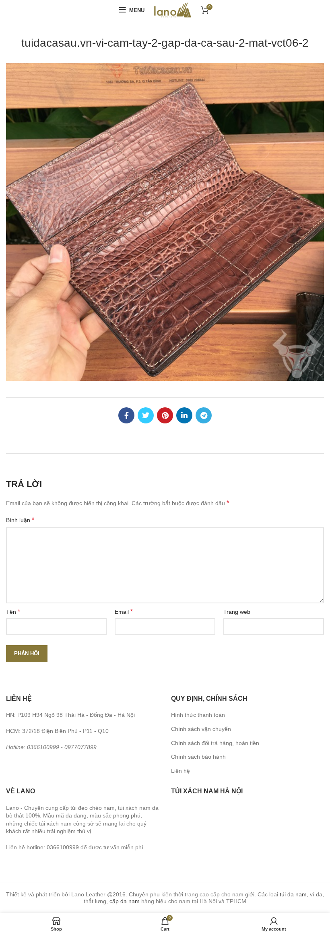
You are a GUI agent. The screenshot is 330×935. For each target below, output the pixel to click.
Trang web (236, 612)
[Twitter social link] (146, 415)
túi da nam (293, 894)
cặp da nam (124, 901)
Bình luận (20, 519)
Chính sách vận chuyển (201, 729)
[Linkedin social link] (184, 415)
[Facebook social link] (126, 415)
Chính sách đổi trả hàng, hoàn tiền (215, 743)
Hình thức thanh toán (198, 715)
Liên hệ (180, 771)
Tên (13, 611)
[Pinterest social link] (165, 415)
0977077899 (80, 747)
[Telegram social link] (204, 415)
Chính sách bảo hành (198, 756)
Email (124, 611)
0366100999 (43, 747)
